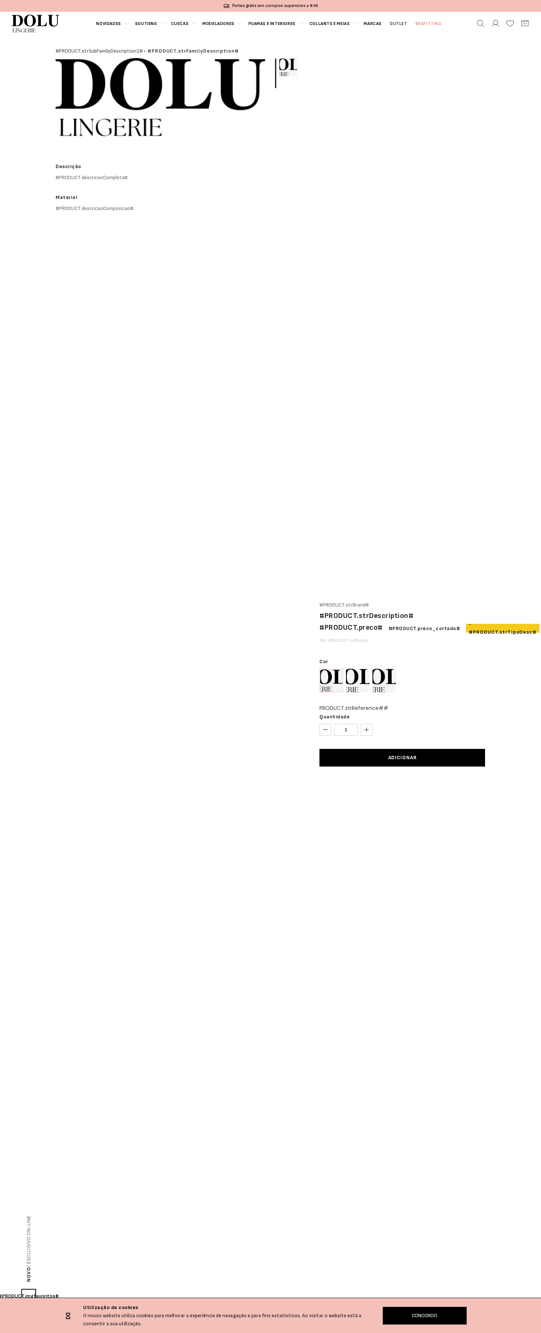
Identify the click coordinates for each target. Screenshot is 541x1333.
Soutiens (146, 23)
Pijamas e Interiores (272, 23)
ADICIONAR (402, 757)
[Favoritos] (510, 23)
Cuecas (180, 23)
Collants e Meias (330, 23)
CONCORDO (424, 1315)
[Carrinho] (524, 23)
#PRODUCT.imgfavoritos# (28, 1296)
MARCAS (373, 23)
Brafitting (429, 23)
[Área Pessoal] (495, 23)
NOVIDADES (108, 23)
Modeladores (218, 23)
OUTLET (398, 23)
